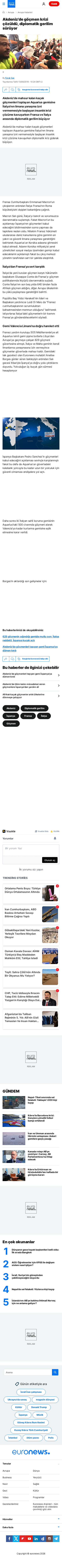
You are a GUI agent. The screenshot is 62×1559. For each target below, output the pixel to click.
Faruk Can (9, 78)
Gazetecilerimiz (10, 1504)
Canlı (54, 3)
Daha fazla (8, 1527)
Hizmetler (8, 1519)
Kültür (18, 1407)
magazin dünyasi (45, 1399)
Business (7, 1477)
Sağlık (36, 1484)
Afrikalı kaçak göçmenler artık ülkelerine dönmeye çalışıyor (23, 696)
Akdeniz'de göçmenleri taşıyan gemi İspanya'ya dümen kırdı (27, 675)
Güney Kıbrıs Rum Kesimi (31, 1422)
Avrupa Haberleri (25, 12)
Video (5, 1497)
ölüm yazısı (33, 1437)
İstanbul (12, 1437)
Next (5, 1484)
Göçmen (11, 723)
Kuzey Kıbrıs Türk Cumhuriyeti (31, 1430)
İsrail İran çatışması (31, 1392)
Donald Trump (39, 1407)
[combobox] (31, 1372)
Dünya (36, 1470)
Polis (51, 1437)
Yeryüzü (37, 1477)
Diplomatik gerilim (35, 708)
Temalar (7, 1463)
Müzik (40, 1415)
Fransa (28, 715)
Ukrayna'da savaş (17, 1399)
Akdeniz (11, 708)
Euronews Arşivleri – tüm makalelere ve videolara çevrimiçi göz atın (45, 1507)
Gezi (5, 1490)
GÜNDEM (11, 1091)
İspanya (11, 715)
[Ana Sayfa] (3, 12)
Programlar (38, 1497)
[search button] (55, 1372)
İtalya (44, 715)
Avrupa (11, 12)
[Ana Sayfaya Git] (11, 4)
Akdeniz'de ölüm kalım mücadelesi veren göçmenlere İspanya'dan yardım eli (24, 685)
